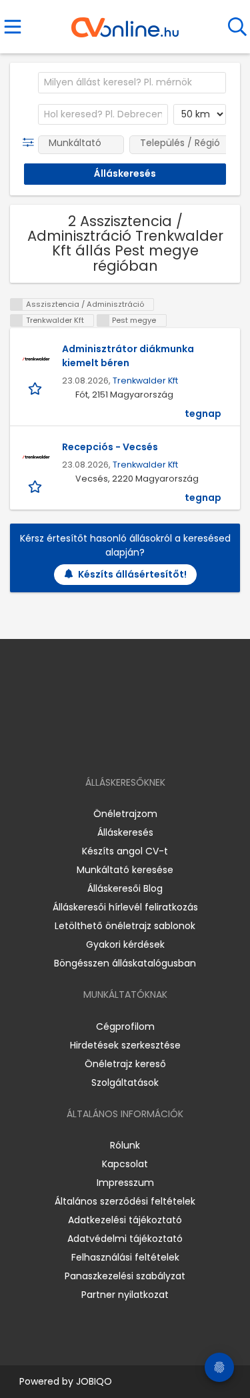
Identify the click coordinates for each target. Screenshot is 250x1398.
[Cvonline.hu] (125, 22)
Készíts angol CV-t (125, 851)
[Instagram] (116, 744)
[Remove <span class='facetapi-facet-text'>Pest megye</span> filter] (103, 320)
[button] (31, 142)
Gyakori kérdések (125, 944)
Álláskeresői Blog (125, 888)
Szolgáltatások (125, 1082)
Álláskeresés (125, 832)
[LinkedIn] (138, 744)
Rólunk (125, 1145)
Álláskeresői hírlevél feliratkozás (125, 907)
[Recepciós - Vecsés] (36, 457)
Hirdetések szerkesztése (125, 1045)
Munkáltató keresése (125, 869)
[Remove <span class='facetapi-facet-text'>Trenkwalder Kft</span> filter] (17, 320)
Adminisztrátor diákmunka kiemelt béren (128, 356)
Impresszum (125, 1182)
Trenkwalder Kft (145, 380)
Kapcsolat (125, 1164)
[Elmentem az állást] (36, 388)
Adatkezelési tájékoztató (125, 1220)
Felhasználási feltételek (125, 1257)
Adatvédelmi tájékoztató (125, 1238)
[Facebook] (94, 744)
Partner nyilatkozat (125, 1294)
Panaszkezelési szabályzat (125, 1276)
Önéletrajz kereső (125, 1064)
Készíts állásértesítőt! (132, 574)
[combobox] (132, 82)
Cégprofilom (125, 1026)
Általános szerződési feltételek (125, 1201)
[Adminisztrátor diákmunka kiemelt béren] (36, 359)
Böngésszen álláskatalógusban (125, 963)
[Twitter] (158, 744)
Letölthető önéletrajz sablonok (125, 925)
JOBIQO (94, 1381)
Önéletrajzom (125, 813)
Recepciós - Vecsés (110, 447)
